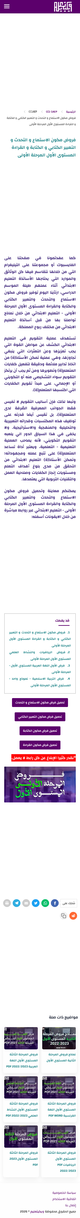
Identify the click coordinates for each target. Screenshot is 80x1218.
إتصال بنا (70, 1205)
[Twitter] (35, 903)
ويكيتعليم (37, 1211)
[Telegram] (16, 903)
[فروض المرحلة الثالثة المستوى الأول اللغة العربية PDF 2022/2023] (21, 1038)
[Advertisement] (40, 62)
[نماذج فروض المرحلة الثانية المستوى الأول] (59, 1038)
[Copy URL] (63, 916)
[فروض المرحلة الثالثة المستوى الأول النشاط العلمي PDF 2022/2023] (21, 1087)
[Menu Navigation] (7, 6)
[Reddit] (73, 916)
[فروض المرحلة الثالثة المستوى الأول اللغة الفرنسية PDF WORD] (59, 1087)
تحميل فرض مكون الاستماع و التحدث (40, 702)
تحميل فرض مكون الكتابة (40, 731)
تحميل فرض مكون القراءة (40, 745)
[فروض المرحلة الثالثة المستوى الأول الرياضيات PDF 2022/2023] (59, 1136)
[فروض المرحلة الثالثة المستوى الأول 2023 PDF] (21, 1136)
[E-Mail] (26, 903)
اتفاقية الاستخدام (64, 1199)
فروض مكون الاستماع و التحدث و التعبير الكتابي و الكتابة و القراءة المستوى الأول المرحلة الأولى (40, 639)
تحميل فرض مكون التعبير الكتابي (40, 717)
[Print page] (7, 903)
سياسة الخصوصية (64, 1193)
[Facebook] (55, 903)
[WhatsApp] (45, 903)
